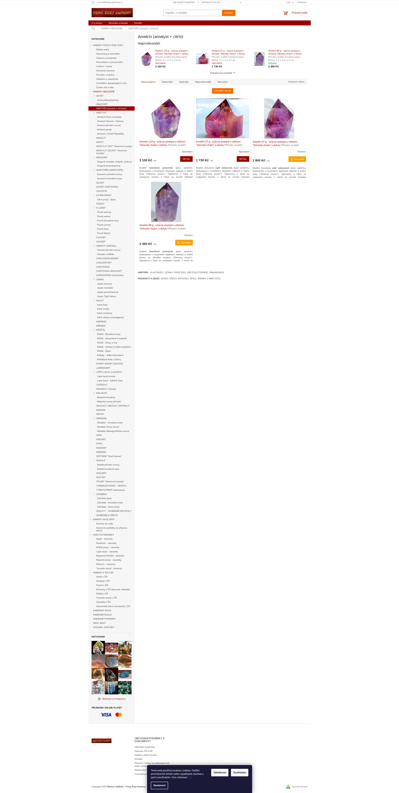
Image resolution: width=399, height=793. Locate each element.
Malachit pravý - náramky (108, 560)
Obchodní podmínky (184, 2)
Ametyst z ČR (103, 581)
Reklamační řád (142, 770)
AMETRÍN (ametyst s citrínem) (111, 108)
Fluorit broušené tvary (108, 220)
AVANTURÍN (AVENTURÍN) (109, 170)
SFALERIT (101, 473)
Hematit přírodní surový (108, 250)
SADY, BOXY (99, 623)
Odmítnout (220, 772)
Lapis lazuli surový (106, 376)
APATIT (100, 142)
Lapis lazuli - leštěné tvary (110, 380)
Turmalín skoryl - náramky (109, 568)
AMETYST (101, 112)
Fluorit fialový (103, 233)
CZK (288, 2)
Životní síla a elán (105, 87)
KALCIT (100, 300)
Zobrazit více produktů (221, 73)
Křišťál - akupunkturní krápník (111, 338)
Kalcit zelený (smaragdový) (110, 317)
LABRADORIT (103, 368)
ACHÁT (100, 96)
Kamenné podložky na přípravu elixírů (111, 529)
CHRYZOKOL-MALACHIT (109, 271)
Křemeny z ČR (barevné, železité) (113, 589)
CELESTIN (101, 191)
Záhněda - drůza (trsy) (108, 507)
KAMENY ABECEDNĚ (103, 91)
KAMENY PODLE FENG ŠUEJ (108, 45)
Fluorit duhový (104, 212)
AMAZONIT (102, 104)
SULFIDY (101, 477)
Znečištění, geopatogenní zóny (111, 83)
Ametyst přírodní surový (109, 125)
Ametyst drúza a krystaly (109, 117)
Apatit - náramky (104, 539)
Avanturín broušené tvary (109, 178)
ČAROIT (100, 203)
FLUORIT (101, 208)
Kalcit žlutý (102, 305)
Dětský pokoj (102, 49)
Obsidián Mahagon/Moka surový (113, 431)
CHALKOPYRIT (104, 262)
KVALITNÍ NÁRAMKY (103, 534)
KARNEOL (101, 321)
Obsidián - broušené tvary (110, 422)
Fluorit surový (104, 225)
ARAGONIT (102, 157)
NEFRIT (100, 414)
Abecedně (223, 82)
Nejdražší (184, 82)
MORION (100, 410)
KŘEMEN (101, 326)
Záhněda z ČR (103, 602)
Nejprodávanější (203, 82)
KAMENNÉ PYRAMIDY (104, 619)
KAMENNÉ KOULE (102, 614)
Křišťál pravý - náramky (107, 547)
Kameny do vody (104, 523)
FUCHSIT (101, 237)
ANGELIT (101, 138)
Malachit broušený (106, 397)
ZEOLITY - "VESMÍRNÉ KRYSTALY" (114, 511)
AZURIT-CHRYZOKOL (107, 187)
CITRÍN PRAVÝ (103, 195)
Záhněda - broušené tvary (110, 502)
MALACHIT (101, 393)
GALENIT (101, 241)
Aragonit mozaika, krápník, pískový (114, 161)
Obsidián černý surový (108, 427)
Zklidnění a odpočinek (107, 79)
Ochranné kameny (105, 70)
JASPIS (100, 279)
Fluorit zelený (103, 216)
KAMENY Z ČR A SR (103, 572)
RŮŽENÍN (101, 452)
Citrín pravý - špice (106, 199)
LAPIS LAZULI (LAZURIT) (109, 372)
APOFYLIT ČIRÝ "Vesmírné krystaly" (114, 146)
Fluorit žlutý (102, 229)
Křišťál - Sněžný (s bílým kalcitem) (114, 347)
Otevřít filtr (222, 91)
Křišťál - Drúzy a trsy (107, 342)
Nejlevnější (167, 82)
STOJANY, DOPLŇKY (103, 627)
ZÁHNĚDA (101, 494)
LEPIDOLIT (102, 384)
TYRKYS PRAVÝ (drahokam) (110, 490)
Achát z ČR (101, 576)
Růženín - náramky (105, 564)
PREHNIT (101, 439)
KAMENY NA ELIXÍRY (104, 519)
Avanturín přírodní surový (109, 174)
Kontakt (138, 759)
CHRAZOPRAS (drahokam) (110, 275)
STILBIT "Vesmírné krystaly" (110, 481)
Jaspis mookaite (105, 288)
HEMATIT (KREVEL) (106, 246)
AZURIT (100, 182)
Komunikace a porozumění (109, 62)
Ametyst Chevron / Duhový (110, 121)
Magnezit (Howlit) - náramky (110, 555)
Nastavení (159, 785)
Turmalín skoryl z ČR (106, 597)
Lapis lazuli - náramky (107, 551)
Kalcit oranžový (104, 313)
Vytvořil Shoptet (300, 786)
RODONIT (101, 448)
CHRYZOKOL (103, 267)
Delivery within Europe (146, 755)
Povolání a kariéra (105, 75)
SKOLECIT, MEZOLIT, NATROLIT (112, 406)
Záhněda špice (104, 498)
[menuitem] (96, 22)
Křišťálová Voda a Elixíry (109, 359)
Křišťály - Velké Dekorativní (110, 355)
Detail (186, 159)
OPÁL (99, 435)
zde (190, 777)
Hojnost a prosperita (106, 58)
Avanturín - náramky (106, 543)
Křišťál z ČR (102, 593)
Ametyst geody (104, 129)
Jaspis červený (104, 283)
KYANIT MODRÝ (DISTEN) (109, 363)
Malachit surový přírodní (109, 401)
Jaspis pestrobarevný (107, 292)
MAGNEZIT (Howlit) (106, 389)
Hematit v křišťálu (105, 254)
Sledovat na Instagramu (114, 698)
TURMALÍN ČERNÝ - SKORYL (111, 485)
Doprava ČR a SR (210, 2)
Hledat (229, 13)
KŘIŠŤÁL (100, 330)
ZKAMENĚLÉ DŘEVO (107, 515)
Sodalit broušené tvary (108, 469)
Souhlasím (239, 772)
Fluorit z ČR (102, 585)
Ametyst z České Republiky (110, 133)
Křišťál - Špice (104, 351)
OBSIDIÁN (101, 418)
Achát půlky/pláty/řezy (108, 100)
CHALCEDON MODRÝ (107, 258)
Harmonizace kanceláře (108, 53)
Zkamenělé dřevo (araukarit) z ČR (113, 606)
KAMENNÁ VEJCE (102, 610)
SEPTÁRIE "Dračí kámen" (109, 456)
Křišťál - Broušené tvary (108, 334)
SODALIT (101, 460)
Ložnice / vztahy (104, 66)
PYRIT (99, 443)
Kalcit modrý (103, 309)
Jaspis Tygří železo (106, 296)
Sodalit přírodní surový (108, 464)
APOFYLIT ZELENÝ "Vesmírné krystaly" (111, 151)
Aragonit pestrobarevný (108, 165)
